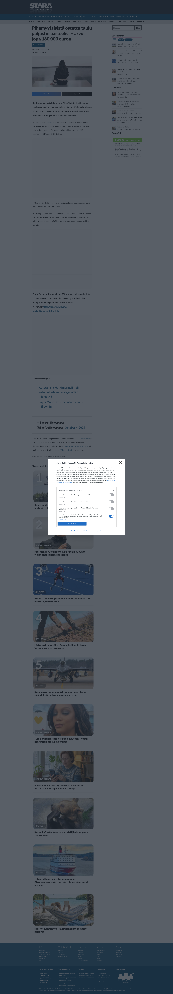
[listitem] (86, 490)
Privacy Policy (98, 531)
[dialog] (86, 497)
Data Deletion (75, 531)
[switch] (111, 494)
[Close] (121, 463)
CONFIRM (72, 524)
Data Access (86, 531)
